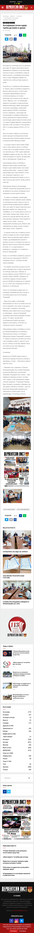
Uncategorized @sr (9, 717)
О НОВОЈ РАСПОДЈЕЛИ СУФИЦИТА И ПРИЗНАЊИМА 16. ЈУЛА (16, 603)
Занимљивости (8, 728)
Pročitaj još (22, 931)
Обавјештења (7, 756)
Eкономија (6, 712)
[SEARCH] (29, 778)
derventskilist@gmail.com (20, 910)
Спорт (5, 761)
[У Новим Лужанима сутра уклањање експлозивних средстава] (7, 653)
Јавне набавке (7, 736)
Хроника (5, 767)
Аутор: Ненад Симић (9, 509)
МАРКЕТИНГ (7, 750)
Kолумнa (6, 714)
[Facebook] (11, 921)
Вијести (5, 720)
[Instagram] (16, 921)
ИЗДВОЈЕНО (6, 22)
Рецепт (5, 758)
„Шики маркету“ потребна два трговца (15, 857)
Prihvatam (13, 931)
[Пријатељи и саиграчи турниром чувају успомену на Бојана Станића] (7, 674)
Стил (4, 764)
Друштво (6, 725)
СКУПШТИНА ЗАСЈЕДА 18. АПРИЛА (15, 552)
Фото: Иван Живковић (23, 509)
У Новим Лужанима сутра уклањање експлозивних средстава (21, 652)
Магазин (5, 745)
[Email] (22, 921)
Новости (12, 22)
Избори (5, 731)
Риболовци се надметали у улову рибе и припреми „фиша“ (22, 685)
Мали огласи (7, 747)
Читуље (5, 769)
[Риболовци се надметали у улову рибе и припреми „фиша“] (7, 686)
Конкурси (6, 739)
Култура (5, 742)
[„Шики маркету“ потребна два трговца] (7, 665)
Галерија (5, 723)
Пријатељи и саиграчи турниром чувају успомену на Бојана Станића (21, 673)
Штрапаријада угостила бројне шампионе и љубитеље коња (21, 696)
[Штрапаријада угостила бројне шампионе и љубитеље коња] (7, 697)
